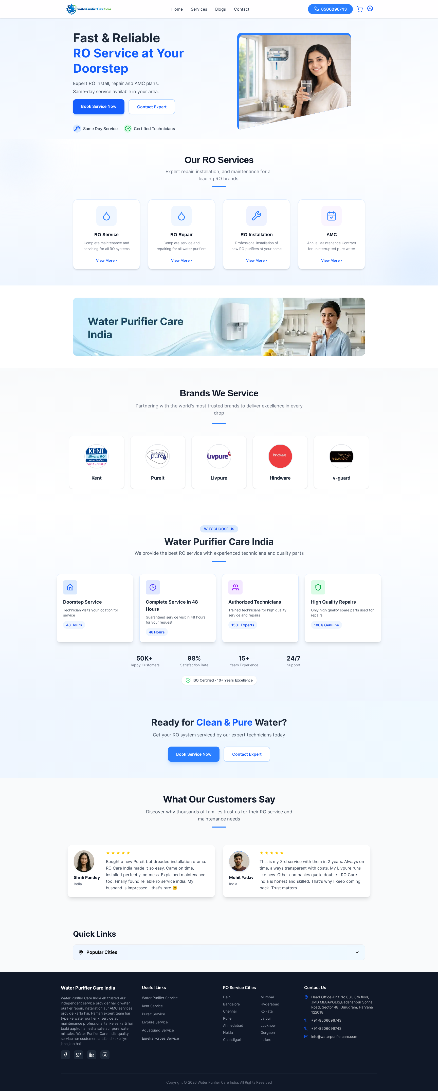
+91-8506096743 (326, 1020)
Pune (227, 1018)
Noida (228, 1032)
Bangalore (231, 1004)
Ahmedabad (233, 1025)
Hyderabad (270, 1004)
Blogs (220, 9)
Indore (266, 1039)
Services (199, 9)
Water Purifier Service (160, 998)
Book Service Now (98, 106)
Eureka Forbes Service (160, 1038)
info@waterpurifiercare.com (334, 1036)
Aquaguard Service (158, 1030)
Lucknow (268, 1025)
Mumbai (267, 997)
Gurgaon (268, 1032)
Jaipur (266, 1018)
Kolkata (267, 1011)
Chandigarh (232, 1039)
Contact (241, 9)
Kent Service (152, 1006)
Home (177, 9)
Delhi (227, 997)
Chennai (229, 1011)
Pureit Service (153, 1014)
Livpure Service (155, 1022)
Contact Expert (152, 106)
